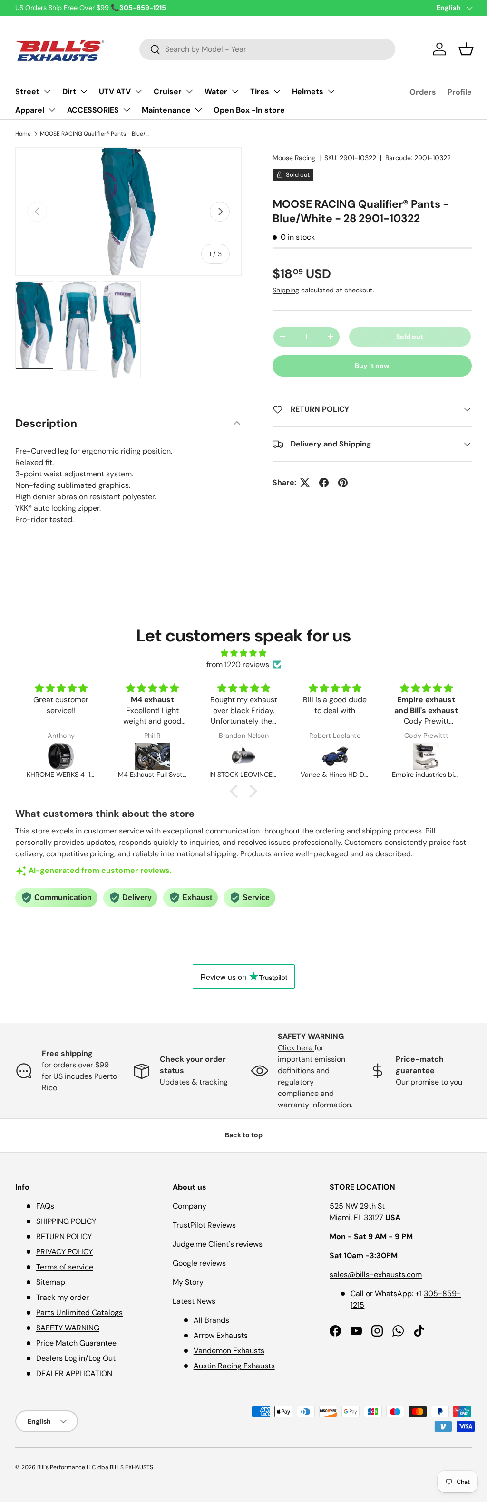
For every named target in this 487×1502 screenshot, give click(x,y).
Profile (460, 92)
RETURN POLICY (64, 1236)
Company (189, 1206)
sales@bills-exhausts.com (376, 1274)
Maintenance (166, 110)
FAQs (45, 1206)
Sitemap (50, 1282)
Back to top (244, 1135)
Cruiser (168, 92)
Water (216, 92)
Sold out (409, 336)
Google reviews (199, 1263)
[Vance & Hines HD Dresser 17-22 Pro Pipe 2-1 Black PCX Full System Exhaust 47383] (335, 756)
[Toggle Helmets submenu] (331, 91)
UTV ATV (115, 92)
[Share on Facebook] (323, 482)
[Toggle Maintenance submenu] (198, 110)
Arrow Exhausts (221, 1335)
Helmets (307, 92)
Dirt (69, 92)
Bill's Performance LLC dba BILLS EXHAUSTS (95, 1467)
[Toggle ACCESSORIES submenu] (126, 110)
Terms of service (64, 1267)
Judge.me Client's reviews (218, 1244)
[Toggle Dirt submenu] (83, 91)
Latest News (194, 1301)
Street (27, 92)
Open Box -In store (249, 110)
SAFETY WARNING (67, 1328)
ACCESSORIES (93, 110)
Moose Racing (294, 158)
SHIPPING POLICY (66, 1221)
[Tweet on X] (304, 482)
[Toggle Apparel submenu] (52, 110)
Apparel (29, 110)
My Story (188, 1282)
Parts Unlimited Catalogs (79, 1313)
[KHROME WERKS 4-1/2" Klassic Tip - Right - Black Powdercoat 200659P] (61, 756)
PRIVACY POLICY (64, 1252)
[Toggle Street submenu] (47, 91)
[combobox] (267, 49)
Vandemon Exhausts (229, 1351)
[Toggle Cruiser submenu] (189, 91)
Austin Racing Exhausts (234, 1366)
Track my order (62, 1297)
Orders (422, 92)
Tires (259, 92)
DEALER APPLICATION (74, 1373)
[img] (243, 653)
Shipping (286, 290)
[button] (466, 49)
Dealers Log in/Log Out (76, 1358)
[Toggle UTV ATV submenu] (138, 91)
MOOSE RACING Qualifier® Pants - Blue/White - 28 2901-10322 (97, 133)
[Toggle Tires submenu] (276, 91)
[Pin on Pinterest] (342, 482)
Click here (296, 1048)
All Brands (211, 1320)
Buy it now (372, 365)
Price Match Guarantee (76, 1343)
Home (23, 133)
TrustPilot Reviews (204, 1225)
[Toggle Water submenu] (235, 91)
